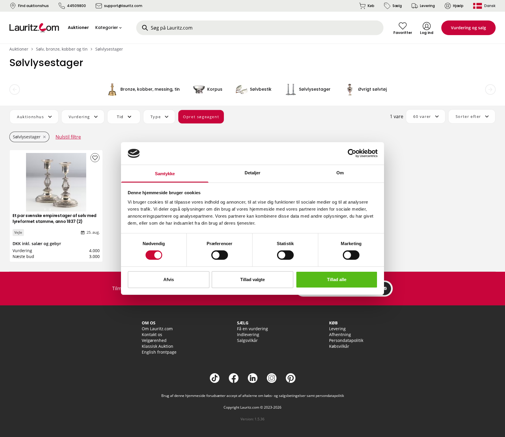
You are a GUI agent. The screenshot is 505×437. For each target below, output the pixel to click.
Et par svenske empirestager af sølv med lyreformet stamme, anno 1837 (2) (54, 218)
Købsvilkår (339, 346)
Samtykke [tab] (165, 173)
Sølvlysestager (109, 49)
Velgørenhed (154, 340)
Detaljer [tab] (253, 172)
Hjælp (458, 5)
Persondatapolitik (346, 340)
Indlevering (248, 334)
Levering (427, 5)
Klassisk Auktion (157, 346)
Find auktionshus (33, 5)
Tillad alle (336, 279)
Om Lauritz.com (157, 328)
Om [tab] (340, 172)
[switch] (219, 255)
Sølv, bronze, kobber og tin (62, 49)
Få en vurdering (252, 328)
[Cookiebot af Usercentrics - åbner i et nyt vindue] (352, 153)
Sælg (397, 5)
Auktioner (18, 49)
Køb (371, 5)
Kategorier (106, 27)
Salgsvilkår (247, 340)
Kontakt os (152, 334)
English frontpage (159, 352)
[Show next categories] (490, 89)
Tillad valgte (252, 279)
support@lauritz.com (123, 5)
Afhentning (340, 334)
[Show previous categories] (14, 89)
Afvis (168, 279)
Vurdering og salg (468, 27)
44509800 (76, 5)
